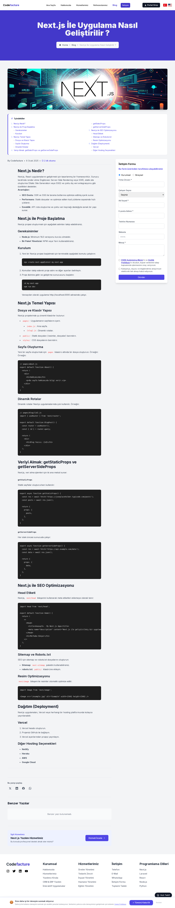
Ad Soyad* (124, 200)
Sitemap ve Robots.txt (101, 137)
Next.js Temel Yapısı (20, 137)
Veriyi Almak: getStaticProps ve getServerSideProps (34, 150)
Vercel (95, 147)
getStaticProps (98, 123)
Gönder (141, 277)
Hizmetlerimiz (82, 5)
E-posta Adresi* (126, 211)
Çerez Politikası (120, 904)
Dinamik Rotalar (21, 147)
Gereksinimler (20, 130)
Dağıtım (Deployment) (99, 143)
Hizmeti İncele (95, 838)
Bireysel (139, 175)
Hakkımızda (66, 5)
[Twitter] (10, 788)
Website (122, 232)
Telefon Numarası (127, 221)
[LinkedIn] (16, 788)
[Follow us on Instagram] (7, 871)
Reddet (159, 903)
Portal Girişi (152, 5)
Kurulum (18, 133)
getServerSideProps (100, 127)
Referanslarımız (100, 5)
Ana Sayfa (51, 5)
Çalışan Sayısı (125, 190)
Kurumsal (126, 175)
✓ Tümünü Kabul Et (141, 902)
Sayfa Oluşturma (21, 143)
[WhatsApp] (30, 788)
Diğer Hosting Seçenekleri (103, 150)
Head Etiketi (97, 133)
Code (11, 5)
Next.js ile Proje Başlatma (23, 127)
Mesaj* (122, 243)
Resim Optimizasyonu (101, 140)
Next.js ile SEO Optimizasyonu (102, 130)
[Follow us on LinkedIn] (20, 871)
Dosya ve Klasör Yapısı (24, 140)
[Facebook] (23, 788)
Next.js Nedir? (18, 123)
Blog (115, 5)
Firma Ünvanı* (125, 180)
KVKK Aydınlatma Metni (132, 260)
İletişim (125, 5)
